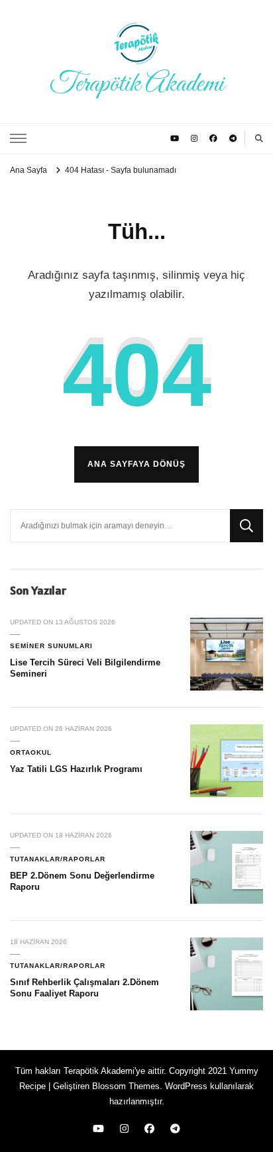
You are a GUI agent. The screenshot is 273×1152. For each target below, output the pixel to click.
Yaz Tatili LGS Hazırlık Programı (76, 769)
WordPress (186, 1086)
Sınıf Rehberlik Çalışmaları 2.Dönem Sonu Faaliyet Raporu (84, 987)
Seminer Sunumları (51, 645)
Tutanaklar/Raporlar (57, 859)
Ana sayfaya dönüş (136, 463)
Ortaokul (31, 752)
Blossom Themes (126, 1086)
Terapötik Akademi (137, 84)
